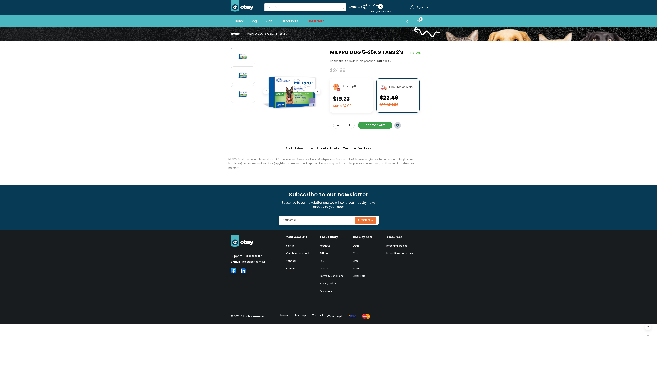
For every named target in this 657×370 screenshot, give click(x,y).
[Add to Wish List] (397, 125)
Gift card (325, 253)
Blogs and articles (396, 246)
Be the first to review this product (352, 61)
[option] (243, 56)
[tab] (299, 147)
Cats (356, 253)
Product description (299, 148)
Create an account (297, 253)
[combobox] (305, 7)
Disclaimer (326, 291)
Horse (356, 268)
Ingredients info (328, 148)
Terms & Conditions (331, 276)
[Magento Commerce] (242, 5)
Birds (355, 261)
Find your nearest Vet (382, 11)
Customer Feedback (357, 148)
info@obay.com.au (253, 261)
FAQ (322, 261)
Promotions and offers (399, 253)
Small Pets (359, 276)
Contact (325, 268)
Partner (290, 268)
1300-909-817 (254, 256)
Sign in (290, 246)
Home (235, 34)
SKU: (379, 61)
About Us (325, 246)
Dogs (356, 246)
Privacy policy (328, 283)
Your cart (291, 261)
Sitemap (300, 315)
